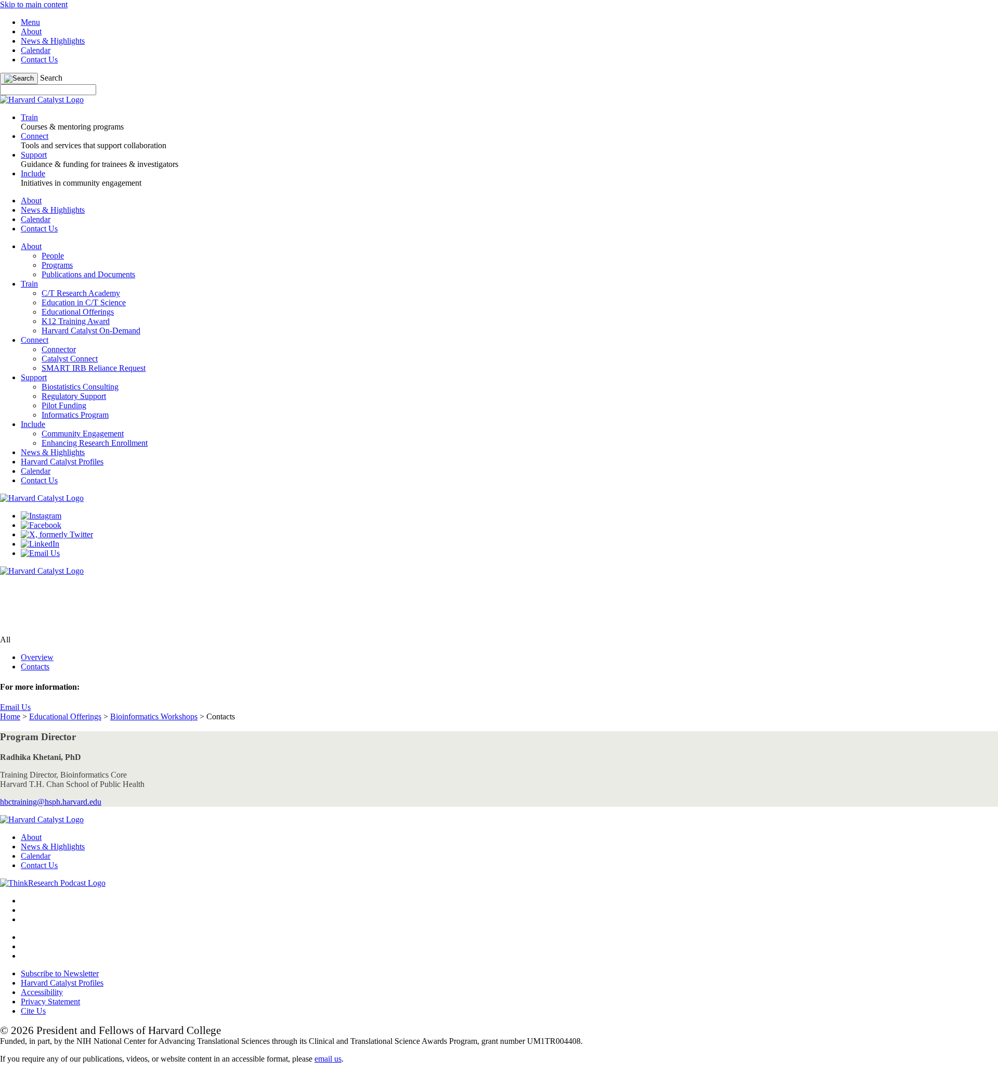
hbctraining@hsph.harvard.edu (50, 801)
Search (51, 77)
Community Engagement (83, 433)
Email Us (15, 707)
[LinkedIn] (40, 543)
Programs (57, 265)
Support (34, 377)
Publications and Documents (88, 274)
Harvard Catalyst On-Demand (91, 330)
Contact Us (39, 59)
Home (10, 716)
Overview (37, 657)
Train (29, 283)
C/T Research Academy (81, 293)
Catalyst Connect (70, 358)
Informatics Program (75, 414)
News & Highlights (53, 40)
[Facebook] (41, 525)
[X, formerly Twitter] (57, 534)
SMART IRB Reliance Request (94, 368)
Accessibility (42, 992)
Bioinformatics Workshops (154, 716)
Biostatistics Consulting (80, 386)
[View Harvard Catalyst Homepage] (42, 99)
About (31, 31)
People (53, 255)
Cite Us (33, 1010)
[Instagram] (41, 515)
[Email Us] (40, 553)
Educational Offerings (78, 311)
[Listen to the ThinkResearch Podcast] (53, 883)
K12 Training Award (76, 321)
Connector (59, 349)
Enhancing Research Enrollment (95, 442)
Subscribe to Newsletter (60, 973)
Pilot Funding (64, 405)
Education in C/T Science (84, 302)
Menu (30, 22)
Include (33, 424)
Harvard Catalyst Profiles (62, 461)
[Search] (19, 78)
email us (328, 1058)
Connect (34, 339)
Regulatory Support (74, 396)
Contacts (35, 666)
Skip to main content (34, 4)
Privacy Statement (50, 1001)
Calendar (35, 50)
